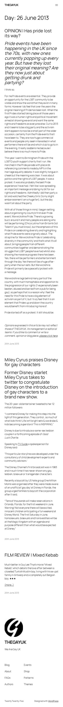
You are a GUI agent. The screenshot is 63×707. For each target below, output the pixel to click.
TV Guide (23, 444)
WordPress (53, 700)
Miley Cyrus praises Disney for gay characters (31, 362)
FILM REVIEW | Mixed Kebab (31, 555)
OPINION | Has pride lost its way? (28, 33)
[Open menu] (56, 5)
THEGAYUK (11, 5)
